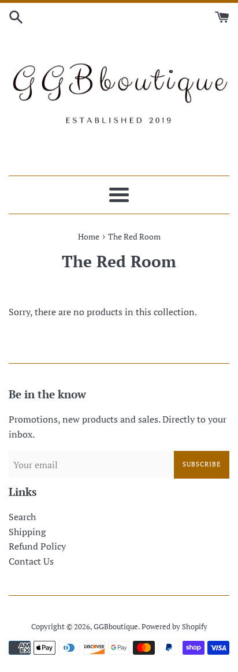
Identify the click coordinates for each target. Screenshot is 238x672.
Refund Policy (37, 546)
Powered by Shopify (174, 627)
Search (22, 516)
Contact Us (31, 561)
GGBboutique (116, 627)
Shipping (27, 531)
